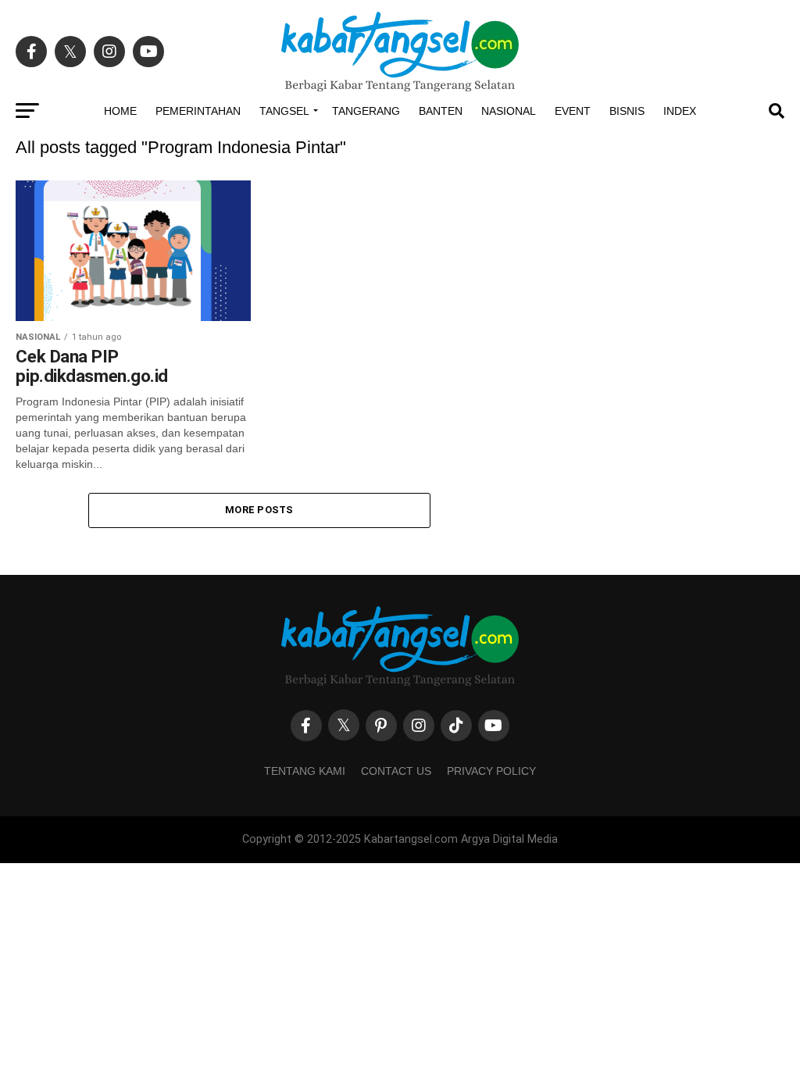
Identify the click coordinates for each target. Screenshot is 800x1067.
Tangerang (366, 111)
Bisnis (627, 111)
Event (573, 111)
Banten (440, 111)
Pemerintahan (198, 111)
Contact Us (396, 771)
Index (679, 111)
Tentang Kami (304, 771)
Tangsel (284, 111)
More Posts (259, 510)
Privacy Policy (491, 771)
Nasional (508, 111)
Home (120, 111)
